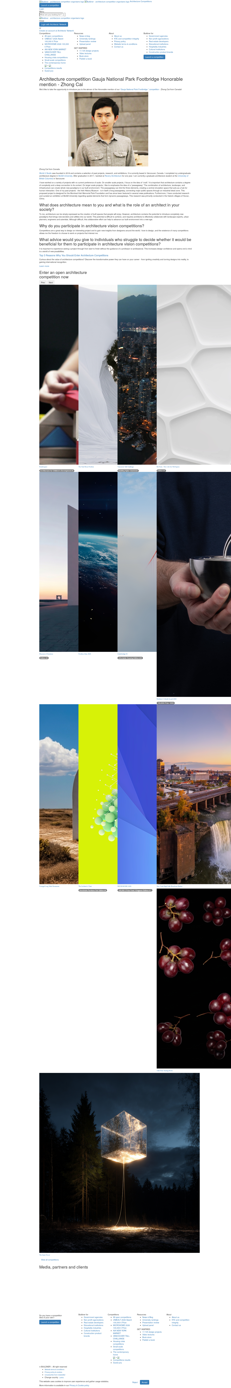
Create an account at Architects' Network (56, 30)
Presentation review (87, 41)
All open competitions (54, 36)
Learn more (44, 266)
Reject (135, 1382)
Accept (144, 1382)
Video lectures (85, 53)
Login (41, 8)
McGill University (65, 175)
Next (51, 282)
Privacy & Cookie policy (79, 1385)
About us (118, 36)
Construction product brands (161, 52)
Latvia (61, 1377)
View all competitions (50, 1259)
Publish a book (85, 58)
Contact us (118, 46)
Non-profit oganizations (159, 38)
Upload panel (85, 44)
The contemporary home (55, 62)
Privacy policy (120, 41)
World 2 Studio (45, 173)
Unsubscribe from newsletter (55, 1375)
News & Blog (147, 1317)
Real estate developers (158, 41)
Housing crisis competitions (56, 57)
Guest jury (49, 70)
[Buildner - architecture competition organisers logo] (84, 1)
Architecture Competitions (141, 1)
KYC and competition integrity (126, 38)
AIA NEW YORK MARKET (55, 49)
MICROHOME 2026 (121, 1326)
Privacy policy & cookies (53, 1372)
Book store (83, 56)
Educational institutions (158, 44)
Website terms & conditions (125, 44)
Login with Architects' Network (53, 24)
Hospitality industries (157, 46)
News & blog (84, 36)
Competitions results (53, 68)
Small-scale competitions (55, 60)
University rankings (87, 38)
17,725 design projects (89, 50)
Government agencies (158, 36)
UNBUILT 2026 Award (54, 40)
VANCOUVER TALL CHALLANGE (53, 53)
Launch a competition (50, 5)
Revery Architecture (113, 175)
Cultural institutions (157, 49)
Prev (43, 282)
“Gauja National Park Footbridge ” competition (139, 89)
